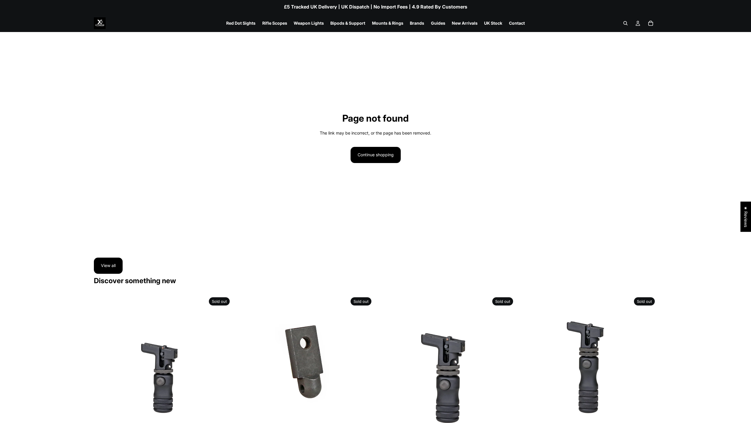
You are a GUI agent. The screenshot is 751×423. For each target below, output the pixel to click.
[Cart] (650, 23)
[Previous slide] (102, 363)
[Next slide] (223, 363)
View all (108, 265)
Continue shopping (376, 154)
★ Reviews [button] (745, 216)
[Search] (625, 23)
